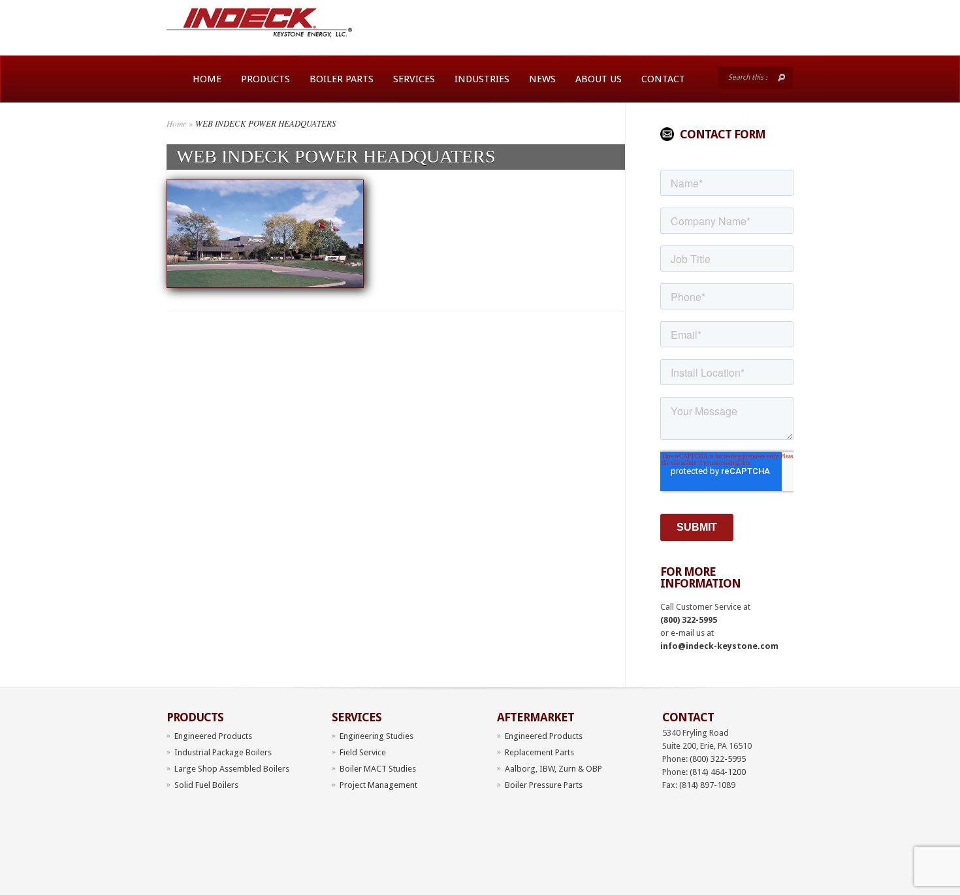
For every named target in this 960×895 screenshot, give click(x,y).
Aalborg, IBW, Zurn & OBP (553, 769)
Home (207, 79)
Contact (663, 79)
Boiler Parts (342, 79)
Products (265, 79)
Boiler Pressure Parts (544, 785)
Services (414, 79)
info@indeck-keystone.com (719, 646)
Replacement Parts (539, 752)
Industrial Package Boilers (223, 752)
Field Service (363, 752)
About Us (598, 79)
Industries (482, 79)
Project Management (378, 785)
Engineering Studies (376, 736)
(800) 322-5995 (688, 620)
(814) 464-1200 (718, 772)
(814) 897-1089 (707, 785)
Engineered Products (213, 736)
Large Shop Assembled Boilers (231, 769)
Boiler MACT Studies (378, 769)
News (542, 79)
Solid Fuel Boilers (206, 785)
